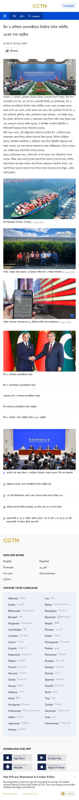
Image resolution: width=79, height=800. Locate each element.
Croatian (18, 635)
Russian (54, 660)
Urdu (50, 717)
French (17, 667)
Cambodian (17, 629)
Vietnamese (58, 723)
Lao (49, 598)
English (7, 561)
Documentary (47, 573)
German (18, 673)
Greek (17, 679)
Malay (57, 604)
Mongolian (56, 610)
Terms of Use (30, 793)
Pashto (52, 648)
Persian (53, 629)
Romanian (56, 654)
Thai (50, 698)
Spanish (54, 679)
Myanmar (58, 617)
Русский (7, 573)
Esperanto (20, 654)
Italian (16, 717)
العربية (43, 567)
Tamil (51, 692)
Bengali (15, 617)
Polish (52, 635)
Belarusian (21, 610)
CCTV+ (7, 579)
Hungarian (19, 704)
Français (8, 567)
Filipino (17, 660)
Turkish (53, 704)
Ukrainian (57, 710)
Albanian (17, 598)
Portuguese (57, 642)
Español (44, 561)
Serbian (54, 667)
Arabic (16, 604)
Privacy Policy (10, 793)
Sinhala (53, 673)
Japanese (18, 723)
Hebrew (16, 692)
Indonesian (24, 710)
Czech (16, 642)
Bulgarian (20, 623)
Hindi (14, 698)
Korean (17, 729)
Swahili (54, 685)
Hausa (16, 685)
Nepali (52, 623)
